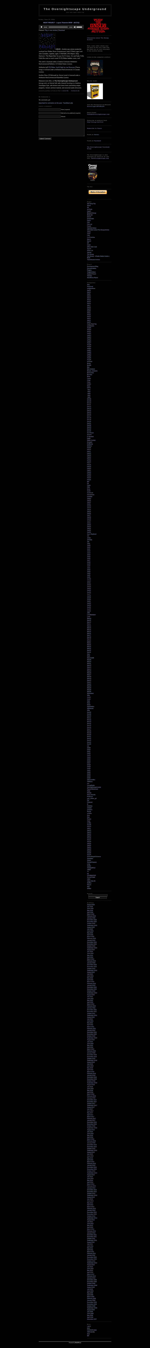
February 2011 (91, 1253)
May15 (89, 671)
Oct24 (89, 776)
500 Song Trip (91, 203)
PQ (67, 90)
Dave (88, 386)
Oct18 (89, 765)
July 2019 (90, 1064)
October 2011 (91, 1238)
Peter (88, 791)
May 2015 (90, 1158)
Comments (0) (75, 90)
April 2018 (90, 1092)
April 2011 (90, 1250)
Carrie (89, 378)
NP (88, 243)
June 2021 (90, 1021)
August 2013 (91, 1197)
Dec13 (89, 408)
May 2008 (90, 1315)
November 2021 (92, 1011)
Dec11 (89, 405)
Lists (88, 235)
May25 (89, 689)
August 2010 (91, 1265)
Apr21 (89, 313)
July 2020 (90, 1041)
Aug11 (89, 331)
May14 (89, 669)
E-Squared (90, 436)
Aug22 (89, 352)
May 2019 (90, 1068)
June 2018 (90, 1088)
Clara (88, 382)
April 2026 (90, 912)
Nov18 (89, 731)
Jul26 (88, 577)
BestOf (89, 365)
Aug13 (89, 335)
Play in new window (51, 30)
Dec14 (89, 410)
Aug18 (89, 345)
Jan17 (89, 515)
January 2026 (91, 918)
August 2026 (91, 904)
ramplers (89, 809)
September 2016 (92, 1128)
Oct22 (89, 772)
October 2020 (91, 1036)
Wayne (89, 885)
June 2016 (90, 1133)
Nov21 (89, 736)
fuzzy (88, 489)
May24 (89, 688)
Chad (88, 380)
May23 (89, 686)
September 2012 (92, 1218)
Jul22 (88, 569)
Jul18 (88, 562)
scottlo (89, 823)
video (88, 879)
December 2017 (92, 1100)
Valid (91, 1332)
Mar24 (89, 648)
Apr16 (89, 303)
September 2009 (92, 1285)
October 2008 (91, 1306)
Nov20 (89, 734)
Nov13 (89, 721)
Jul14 (88, 554)
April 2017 (90, 1115)
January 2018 (91, 1098)
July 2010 (90, 1267)
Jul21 (88, 568)
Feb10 (89, 449)
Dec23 (89, 427)
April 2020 (90, 1047)
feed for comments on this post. (50, 103)
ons (88, 783)
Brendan (89, 374)
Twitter (96, 134)
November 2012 (92, 1214)
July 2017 (90, 1109)
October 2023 (91, 968)
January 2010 (91, 1278)
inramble (89, 496)
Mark (88, 656)
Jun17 (89, 594)
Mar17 (89, 635)
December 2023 (92, 964)
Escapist (89, 442)
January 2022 (91, 1008)
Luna (88, 616)
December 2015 (92, 1145)
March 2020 (90, 1049)
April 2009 (90, 1295)
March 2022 (90, 1004)
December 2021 (92, 1010)
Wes (88, 886)
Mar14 (89, 629)
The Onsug (90, 254)
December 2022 (92, 987)
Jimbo (89, 538)
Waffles (89, 883)
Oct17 (89, 763)
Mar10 (89, 622)
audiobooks (90, 326)
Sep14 (89, 834)
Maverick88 (90, 658)
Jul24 (88, 573)
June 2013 (90, 1201)
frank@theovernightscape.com (98, 114)
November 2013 (92, 1191)
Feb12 (89, 453)
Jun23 (89, 605)
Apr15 (89, 301)
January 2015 (91, 1165)
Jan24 (89, 528)
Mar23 (89, 646)
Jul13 (88, 553)
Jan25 (89, 530)
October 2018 (91, 1081)
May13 (89, 667)
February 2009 (91, 1298)
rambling (89, 806)
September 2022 (92, 993)
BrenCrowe (90, 373)
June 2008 (90, 1313)
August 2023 (91, 972)
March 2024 (90, 959)
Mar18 (89, 637)
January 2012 (91, 1233)
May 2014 (90, 1180)
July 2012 (90, 1221)
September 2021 (92, 1015)
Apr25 (89, 320)
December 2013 (92, 1190)
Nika (88, 710)
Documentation (91, 268)
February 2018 (91, 1096)
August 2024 (91, 950)
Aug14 (89, 337)
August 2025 (91, 927)
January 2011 (91, 1255)
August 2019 (91, 1062)
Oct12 (89, 753)
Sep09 (89, 825)
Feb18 (89, 465)
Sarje (88, 821)
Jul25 (88, 575)
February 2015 (91, 1163)
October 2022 (91, 991)
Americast (90, 286)
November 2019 (92, 1056)
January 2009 (91, 1300)
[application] (61, 27)
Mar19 (89, 639)
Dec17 (89, 416)
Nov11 (89, 718)
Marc (88, 654)
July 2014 (90, 1176)
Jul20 (88, 566)
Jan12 (89, 506)
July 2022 (90, 996)
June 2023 (90, 976)
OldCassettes (91, 780)
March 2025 (90, 936)
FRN (88, 487)
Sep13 (89, 832)
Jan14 (89, 509)
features (89, 446)
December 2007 (92, 1319)
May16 (89, 673)
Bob (88, 367)
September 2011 (92, 1240)
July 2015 (90, 1154)
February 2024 (91, 961)
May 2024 (90, 955)
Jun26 (89, 611)
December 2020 (92, 1032)
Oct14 (89, 757)
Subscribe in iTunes (94, 128)
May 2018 (90, 1090)
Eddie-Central (91, 440)
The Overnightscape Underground (75, 9)
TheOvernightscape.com (100, 158)
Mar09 (89, 620)
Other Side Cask (92, 247)
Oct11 (88, 751)
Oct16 (89, 761)
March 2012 (90, 1229)
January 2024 (91, 963)
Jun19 (89, 598)
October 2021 (91, 1013)
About (89, 205)
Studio (89, 866)
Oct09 (89, 748)
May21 (89, 682)
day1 (89, 389)
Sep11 (89, 828)
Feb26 (89, 479)
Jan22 (89, 525)
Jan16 (89, 513)
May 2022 (90, 1000)
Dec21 (89, 423)
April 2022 (90, 1002)
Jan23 (89, 526)
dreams (89, 434)
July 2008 (90, 1311)
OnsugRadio (91, 785)
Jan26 (89, 532)
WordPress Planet (92, 277)
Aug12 (89, 333)
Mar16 (89, 633)
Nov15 (89, 725)
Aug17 (89, 343)
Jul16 (88, 558)
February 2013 (91, 1208)
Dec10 (89, 217)
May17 (89, 674)
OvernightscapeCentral (94, 787)
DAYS (89, 388)
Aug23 (89, 354)
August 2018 (91, 1085)
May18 (89, 676)
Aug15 (89, 339)
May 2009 (90, 1293)
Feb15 (89, 459)
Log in (89, 1326)
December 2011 (92, 1235)
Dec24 (89, 429)
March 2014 (90, 1184)
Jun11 (64, 90)
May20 (89, 680)
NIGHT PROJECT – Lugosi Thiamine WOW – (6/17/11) (61, 22)
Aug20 (89, 348)
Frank (88, 485)
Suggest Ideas (91, 272)
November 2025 (92, 921)
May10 (89, 661)
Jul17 (88, 560)
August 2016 (91, 1130)
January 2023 (91, 985)
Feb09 (89, 448)
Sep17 (89, 840)
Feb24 (89, 476)
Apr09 (89, 290)
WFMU (89, 888)
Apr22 (89, 314)
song (88, 864)
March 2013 (90, 1207)
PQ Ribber (52, 67)
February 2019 (91, 1073)
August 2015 (91, 1152)
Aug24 (89, 356)
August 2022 (91, 995)
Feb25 (89, 478)
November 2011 (92, 1236)
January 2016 (91, 1143)
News (88, 705)
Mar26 (89, 652)
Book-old (89, 215)
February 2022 (91, 1006)
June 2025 (90, 931)
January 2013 (91, 1210)
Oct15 (89, 759)
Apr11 (89, 294)
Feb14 (89, 457)
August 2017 (91, 1107)
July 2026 (90, 906)
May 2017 (90, 1113)
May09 (89, 660)
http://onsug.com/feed (95, 122)
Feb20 (89, 468)
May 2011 (90, 1248)
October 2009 (91, 1283)
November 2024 (92, 944)
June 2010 (90, 1268)
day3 (89, 393)
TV (88, 871)
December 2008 (92, 1302)
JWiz (88, 613)
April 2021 (90, 1025)
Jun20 (89, 600)
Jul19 (88, 564)
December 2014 (92, 1167)
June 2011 (90, 1246)
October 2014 (91, 1171)
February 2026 (91, 916)
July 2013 (90, 1199)
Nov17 (89, 729)
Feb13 (89, 455)
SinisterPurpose (92, 862)
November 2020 (92, 1034)
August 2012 (91, 1220)
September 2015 (92, 1150)
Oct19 (89, 766)
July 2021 (90, 1019)
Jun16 (89, 592)
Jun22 (89, 603)
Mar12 (89, 626)
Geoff (88, 491)
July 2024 (90, 951)
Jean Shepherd (91, 534)
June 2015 (90, 1156)
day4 (89, 395)
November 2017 (92, 1101)
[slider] (80, 27)
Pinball (89, 793)
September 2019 (92, 1060)
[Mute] (75, 27)
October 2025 (91, 923)
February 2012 (91, 1231)
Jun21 (89, 601)
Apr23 (89, 316)
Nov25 (89, 744)
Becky (89, 363)
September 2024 (92, 948)
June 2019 (90, 1066)
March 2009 (90, 1296)
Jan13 (89, 508)
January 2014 (91, 1188)
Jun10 (89, 581)
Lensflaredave (91, 614)
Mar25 (89, 650)
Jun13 (89, 586)
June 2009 (90, 1291)
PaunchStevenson (92, 789)
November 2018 (92, 1079)
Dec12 (89, 406)
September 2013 (92, 1195)
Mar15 (89, 631)
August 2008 (91, 1310)
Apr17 (89, 305)
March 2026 (90, 914)
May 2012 (90, 1225)
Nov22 (89, 738)
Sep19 (89, 843)
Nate (88, 701)
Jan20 (89, 521)
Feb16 (89, 461)
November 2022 (92, 989)
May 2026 (90, 910)
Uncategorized (91, 875)
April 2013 (90, 1205)
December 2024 (92, 942)
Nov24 (89, 742)
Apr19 (89, 309)
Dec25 (89, 431)
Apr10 (89, 292)
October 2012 (91, 1216)
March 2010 (90, 1274)
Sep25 (89, 855)
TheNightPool (91, 868)
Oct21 (89, 770)
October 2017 (91, 1103)
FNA (88, 222)
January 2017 (91, 1120)
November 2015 (92, 1147)
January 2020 (91, 1053)
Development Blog (92, 266)
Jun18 (89, 596)
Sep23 (89, 851)
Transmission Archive (93, 259)
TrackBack (68, 103)
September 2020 (92, 1038)
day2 (89, 391)
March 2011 (90, 1251)
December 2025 (92, 920)
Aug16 (89, 341)
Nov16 (89, 727)
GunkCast (90, 493)
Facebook (97, 140)
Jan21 (89, 523)
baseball (89, 361)
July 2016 (90, 1131)
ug (88, 873)
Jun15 (89, 590)
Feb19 (89, 466)
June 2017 (90, 1111)
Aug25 (89, 358)
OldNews (90, 781)
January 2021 (91, 1030)
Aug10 (89, 211)
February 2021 (91, 1028)
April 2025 (90, 935)
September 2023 (92, 970)
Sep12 (89, 830)
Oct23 (89, 774)
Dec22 (89, 425)
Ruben (89, 819)
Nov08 (89, 712)
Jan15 (89, 511)
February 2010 (91, 1276)
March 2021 (90, 1026)
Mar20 (89, 641)
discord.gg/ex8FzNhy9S (96, 106)
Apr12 (89, 296)
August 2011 (91, 1242)
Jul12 (88, 551)
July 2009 (90, 1289)
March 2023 (90, 981)
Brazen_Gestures (92, 371)
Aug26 (89, 359)
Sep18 (89, 841)
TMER (89, 869)
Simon (89, 860)
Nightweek (90, 708)
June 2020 (90, 1043)
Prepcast (89, 802)
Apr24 (89, 318)
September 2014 (92, 1173)
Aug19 (89, 346)
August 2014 (91, 1175)
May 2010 (90, 1270)
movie (89, 697)
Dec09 (89, 401)
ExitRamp (90, 444)
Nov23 (89, 740)
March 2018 (90, 1094)
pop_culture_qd (92, 798)
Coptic (89, 384)
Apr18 (89, 307)
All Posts (89, 209)
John (88, 543)
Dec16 (89, 414)
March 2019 (90, 1071)
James (89, 498)
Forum (89, 226)
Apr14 (89, 299)
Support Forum (91, 274)
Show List (90, 250)
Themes (89, 276)
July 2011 (90, 1244)
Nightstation (90, 706)
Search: (90, 893)
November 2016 (92, 1124)
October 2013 (91, 1193)
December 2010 (92, 1257)
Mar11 (89, 239)
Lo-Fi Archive (91, 237)
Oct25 (89, 778)
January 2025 (91, 940)
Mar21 (89, 643)
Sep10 (89, 248)
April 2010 (90, 1272)
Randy (89, 811)
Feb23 (89, 474)
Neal (88, 703)
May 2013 (90, 1203)
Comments (92, 1330)
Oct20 (89, 768)
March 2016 (90, 1139)
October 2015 (91, 1148)
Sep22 (89, 849)
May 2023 (90, 978)
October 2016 (91, 1126)
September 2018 (92, 1083)
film (88, 481)
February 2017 (91, 1118)
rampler (89, 808)
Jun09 (89, 579)
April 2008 (90, 1317)
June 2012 (90, 1223)
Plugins (89, 270)
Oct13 (89, 755)
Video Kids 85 (91, 881)
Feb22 (89, 472)
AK (88, 207)
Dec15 (89, 412)
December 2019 (92, 1055)
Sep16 (89, 838)
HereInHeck (90, 494)
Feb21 (89, 470)
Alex (88, 284)
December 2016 (92, 1122)
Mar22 (89, 645)
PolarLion (90, 796)
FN (88, 483)
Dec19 (89, 419)
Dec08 (89, 399)
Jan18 (89, 517)
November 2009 (92, 1281)
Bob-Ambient (91, 369)
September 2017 (92, 1105)
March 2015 (90, 1161)
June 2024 (90, 953)
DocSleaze (90, 433)
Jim (88, 536)
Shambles (90, 858)
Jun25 (89, 609)
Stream (89, 252)
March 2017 (90, 1116)
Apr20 (89, 311)
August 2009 (91, 1287)
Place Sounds (91, 794)
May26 (89, 691)
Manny (89, 618)
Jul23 (88, 571)
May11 (89, 663)
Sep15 (89, 836)
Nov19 (89, 733)
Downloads (90, 218)
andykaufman (91, 288)
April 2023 (90, 980)
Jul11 (88, 549)
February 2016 (91, 1141)
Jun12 (89, 585)
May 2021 (90, 1023)
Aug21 (89, 350)
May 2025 (90, 933)
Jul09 (88, 545)
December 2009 (92, 1280)
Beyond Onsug (91, 213)
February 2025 (91, 938)
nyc (88, 746)
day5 (89, 397)
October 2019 (91, 1058)
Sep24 (89, 853)
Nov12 (89, 720)
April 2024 (90, 957)
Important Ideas (91, 228)
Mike (88, 695)
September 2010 (92, 1263)
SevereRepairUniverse (94, 856)
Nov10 (89, 241)
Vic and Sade (91, 877)
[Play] (42, 27)
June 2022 (90, 998)
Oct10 (89, 245)
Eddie (89, 438)
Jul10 (88, 233)
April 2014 (90, 1182)
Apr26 (89, 322)
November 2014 (92, 1169)
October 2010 (91, 1261)
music (89, 699)
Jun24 (89, 607)
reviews (89, 813)
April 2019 (90, 1070)
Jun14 (89, 588)
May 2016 (90, 1135)
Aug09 (89, 328)
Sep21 (89, 847)
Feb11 (89, 220)
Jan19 (89, 519)
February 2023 (91, 983)
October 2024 (91, 946)
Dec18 (89, 418)
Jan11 (89, 232)
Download (62, 30)
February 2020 (91, 1051)
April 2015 (90, 1160)
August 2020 (91, 1040)
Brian (88, 376)
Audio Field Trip (92, 324)
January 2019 (91, 1075)
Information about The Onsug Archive (98, 230)
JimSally (89, 539)
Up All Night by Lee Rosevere (65, 67)
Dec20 (89, 421)
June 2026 (90, 908)
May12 (89, 665)
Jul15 (88, 556)
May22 (89, 684)
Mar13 (89, 628)
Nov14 (89, 723)
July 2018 (90, 1086)
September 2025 (92, 925)
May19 (89, 678)
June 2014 (90, 1178)
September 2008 (92, 1308)
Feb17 (89, 463)
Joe (88, 541)
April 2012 (90, 1227)
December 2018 (92, 1077)
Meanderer (90, 693)
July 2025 (90, 929)
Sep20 (89, 845)
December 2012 (92, 1212)
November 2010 (92, 1259)
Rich (88, 815)
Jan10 (89, 502)
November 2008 (92, 1304)
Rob (88, 817)
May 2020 (90, 1045)
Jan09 (89, 500)
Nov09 (89, 714)
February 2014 (91, 1186)
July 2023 (90, 974)
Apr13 (89, 298)
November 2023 (92, 966)
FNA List (89, 224)
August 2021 (91, 1017)
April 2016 (90, 1137)
